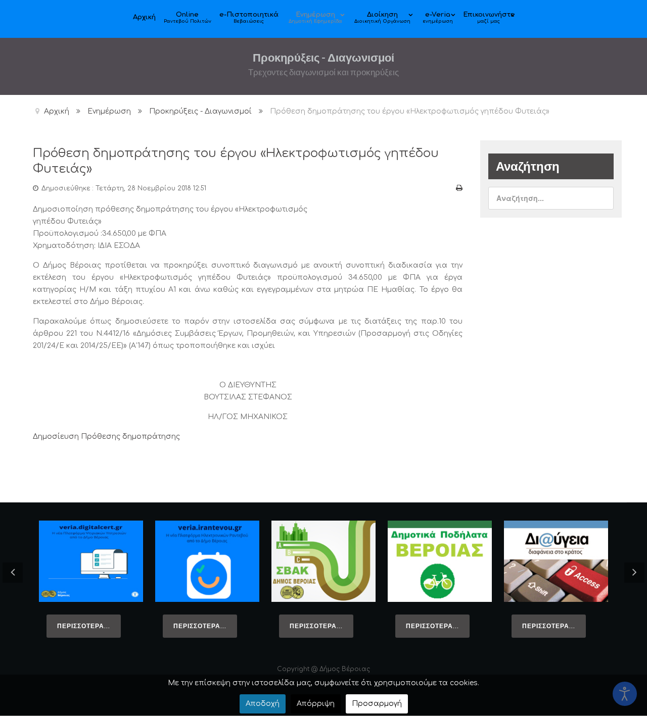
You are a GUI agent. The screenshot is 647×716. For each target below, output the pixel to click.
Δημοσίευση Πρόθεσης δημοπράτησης (106, 436)
